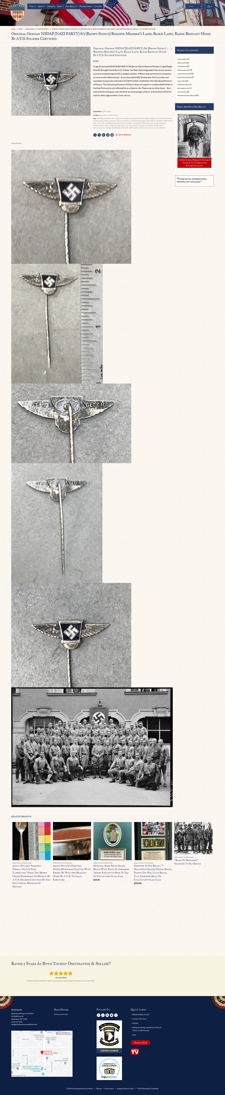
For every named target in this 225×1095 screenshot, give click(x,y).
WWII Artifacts (133, 128)
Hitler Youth (97, 123)
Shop (59, 6)
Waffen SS (117, 128)
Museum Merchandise (183, 74)
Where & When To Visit (140, 1014)
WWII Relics (162, 128)
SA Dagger (108, 128)
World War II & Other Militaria (108, 115)
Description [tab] (16, 143)
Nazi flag (110, 125)
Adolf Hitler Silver (109, 118)
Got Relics (71, 6)
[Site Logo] (17, 12)
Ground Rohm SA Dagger (138, 121)
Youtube (111, 1015)
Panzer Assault (97, 128)
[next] (171, 49)
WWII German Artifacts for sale (148, 128)
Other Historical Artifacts (184, 77)
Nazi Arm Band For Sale (100, 125)
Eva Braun (169, 118)
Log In (98, 6)
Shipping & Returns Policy (125, 1089)
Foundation (85, 6)
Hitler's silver (146, 123)
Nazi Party (128, 125)
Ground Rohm (125, 121)
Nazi (154, 123)
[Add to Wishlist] (49, 863)
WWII (127, 128)
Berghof (147, 118)
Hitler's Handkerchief (134, 123)
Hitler (148, 121)
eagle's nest (154, 118)
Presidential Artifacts (183, 84)
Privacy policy (109, 1089)
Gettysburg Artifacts (183, 70)
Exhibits (51, 6)
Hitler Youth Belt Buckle (108, 123)
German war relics (114, 121)
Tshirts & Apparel (182, 92)
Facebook (95, 135)
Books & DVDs (181, 63)
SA (103, 128)
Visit (31, 6)
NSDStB (156, 125)
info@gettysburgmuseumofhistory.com (24, 1024)
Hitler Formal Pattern (156, 121)
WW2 (122, 128)
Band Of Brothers (138, 118)
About (41, 6)
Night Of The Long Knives (140, 125)
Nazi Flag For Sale (119, 125)
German (95, 121)
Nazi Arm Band (160, 123)
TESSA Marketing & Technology (148, 1089)
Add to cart (128, 826)
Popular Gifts (181, 81)
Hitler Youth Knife (122, 123)
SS (112, 128)
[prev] (167, 49)
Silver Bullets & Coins (183, 88)
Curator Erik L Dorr (139, 1019)
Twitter (99, 135)
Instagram (116, 1015)
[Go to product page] (31, 841)
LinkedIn (103, 135)
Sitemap (99, 1089)
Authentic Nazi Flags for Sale (124, 118)
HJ (151, 123)
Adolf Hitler (100, 118)
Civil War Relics (181, 66)
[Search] (201, 6)
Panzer (161, 125)
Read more (47, 826)
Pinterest (108, 135)
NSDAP (150, 125)
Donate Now (140, 1042)
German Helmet (104, 121)
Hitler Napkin (168, 121)
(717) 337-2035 (16, 1022)
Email (112, 135)
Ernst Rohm (161, 118)
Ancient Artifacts (182, 59)
